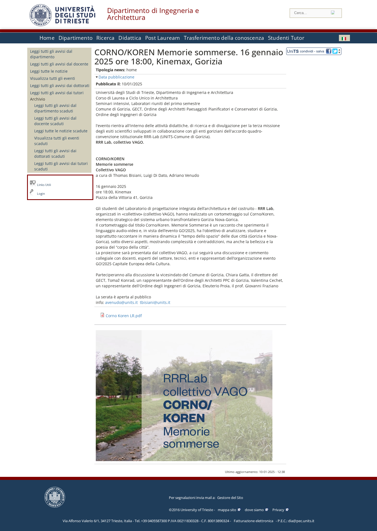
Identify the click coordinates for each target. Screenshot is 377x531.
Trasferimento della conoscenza (224, 37)
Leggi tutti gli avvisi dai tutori (57, 92)
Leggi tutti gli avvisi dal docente (59, 64)
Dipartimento (75, 37)
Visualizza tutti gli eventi (52, 78)
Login (41, 194)
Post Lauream (162, 37)
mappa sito (227, 509)
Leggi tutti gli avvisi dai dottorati (59, 85)
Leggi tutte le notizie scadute (60, 130)
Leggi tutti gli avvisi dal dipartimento (51, 54)
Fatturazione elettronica (253, 520)
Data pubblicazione (116, 77)
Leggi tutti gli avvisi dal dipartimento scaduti (55, 108)
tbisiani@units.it (155, 302)
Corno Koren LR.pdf (124, 315)
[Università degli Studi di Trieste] (62, 24)
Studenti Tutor (286, 37)
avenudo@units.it (121, 302)
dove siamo (254, 509)
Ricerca (105, 37)
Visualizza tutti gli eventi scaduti (56, 140)
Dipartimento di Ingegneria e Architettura (153, 14)
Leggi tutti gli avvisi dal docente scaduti (55, 120)
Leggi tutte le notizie (49, 71)
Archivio (37, 99)
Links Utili (44, 185)
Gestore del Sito (230, 497)
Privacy (278, 509)
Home (47, 37)
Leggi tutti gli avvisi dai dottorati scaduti (55, 153)
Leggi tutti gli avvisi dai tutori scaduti (61, 166)
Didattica (129, 37)
